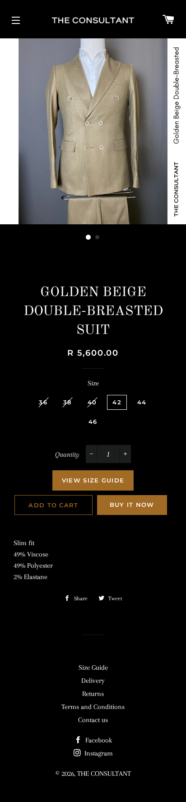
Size (93, 383)
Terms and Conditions (93, 707)
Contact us (93, 720)
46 (93, 421)
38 (67, 402)
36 (43, 402)
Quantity (67, 454)
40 (92, 402)
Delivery (93, 681)
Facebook (98, 740)
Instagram (98, 753)
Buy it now (132, 504)
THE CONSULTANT (104, 774)
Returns (93, 694)
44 (142, 402)
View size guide (93, 480)
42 (116, 402)
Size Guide (93, 667)
